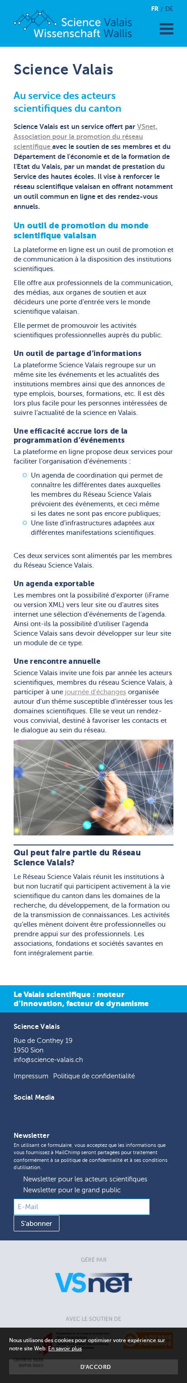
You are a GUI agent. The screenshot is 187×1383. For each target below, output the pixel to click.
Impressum (31, 1076)
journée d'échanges (95, 692)
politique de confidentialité (92, 1160)
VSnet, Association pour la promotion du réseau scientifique (85, 136)
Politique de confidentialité (94, 1076)
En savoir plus (65, 1348)
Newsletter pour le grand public (72, 1190)
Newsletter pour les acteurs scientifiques (85, 1179)
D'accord (95, 1367)
